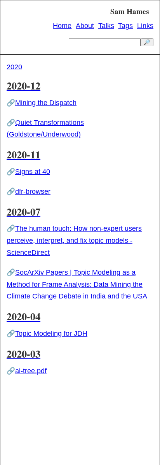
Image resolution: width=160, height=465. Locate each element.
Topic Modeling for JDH (51, 333)
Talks (106, 26)
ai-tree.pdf (31, 371)
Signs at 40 (32, 171)
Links (145, 26)
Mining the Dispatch (46, 103)
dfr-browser (32, 191)
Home (62, 26)
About (85, 26)
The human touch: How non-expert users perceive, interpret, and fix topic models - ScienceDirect (74, 240)
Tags (125, 26)
